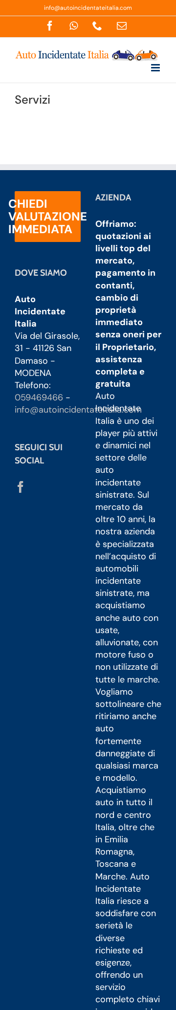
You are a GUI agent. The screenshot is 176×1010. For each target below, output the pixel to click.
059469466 (39, 397)
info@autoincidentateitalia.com (88, 8)
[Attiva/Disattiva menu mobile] (156, 68)
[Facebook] (20, 487)
